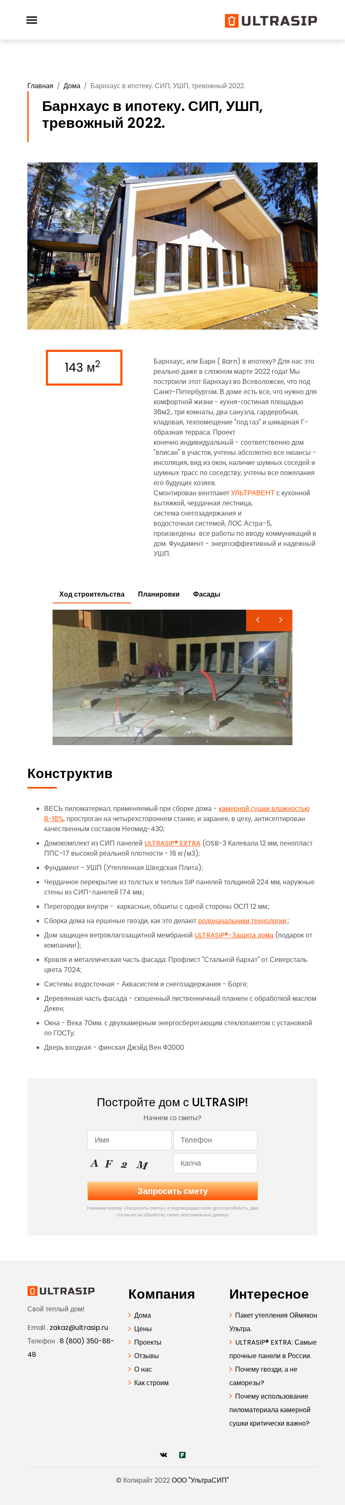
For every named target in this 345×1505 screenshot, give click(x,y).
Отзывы (146, 1356)
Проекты (148, 1342)
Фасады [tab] (206, 594)
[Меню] (31, 20)
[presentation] (257, 620)
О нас (143, 1369)
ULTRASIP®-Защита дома (233, 935)
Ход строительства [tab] (92, 594)
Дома (72, 86)
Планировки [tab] (159, 594)
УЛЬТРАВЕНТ (253, 493)
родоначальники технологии (242, 921)
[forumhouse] (182, 1454)
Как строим (151, 1383)
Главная (40, 86)
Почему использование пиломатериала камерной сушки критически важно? (269, 1410)
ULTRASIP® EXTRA (172, 843)
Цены (143, 1329)
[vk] (163, 1454)
